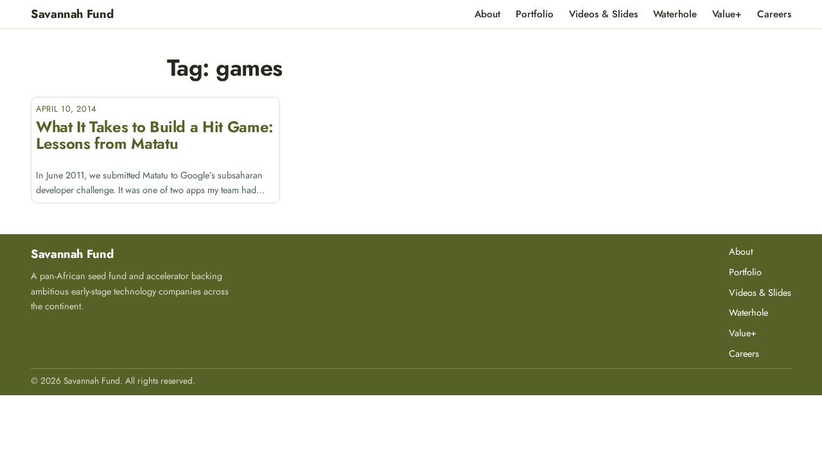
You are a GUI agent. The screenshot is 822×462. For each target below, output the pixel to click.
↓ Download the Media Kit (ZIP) (90, 328)
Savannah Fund (72, 13)
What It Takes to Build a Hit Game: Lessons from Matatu (155, 136)
